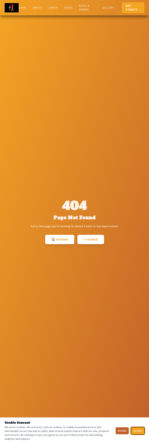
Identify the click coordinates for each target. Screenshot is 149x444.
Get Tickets (132, 8)
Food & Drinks (84, 8)
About (37, 8)
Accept (137, 431)
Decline (122, 431)
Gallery (108, 8)
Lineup (53, 8)
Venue (68, 8)
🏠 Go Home (59, 239)
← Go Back (91, 239)
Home (23, 8)
